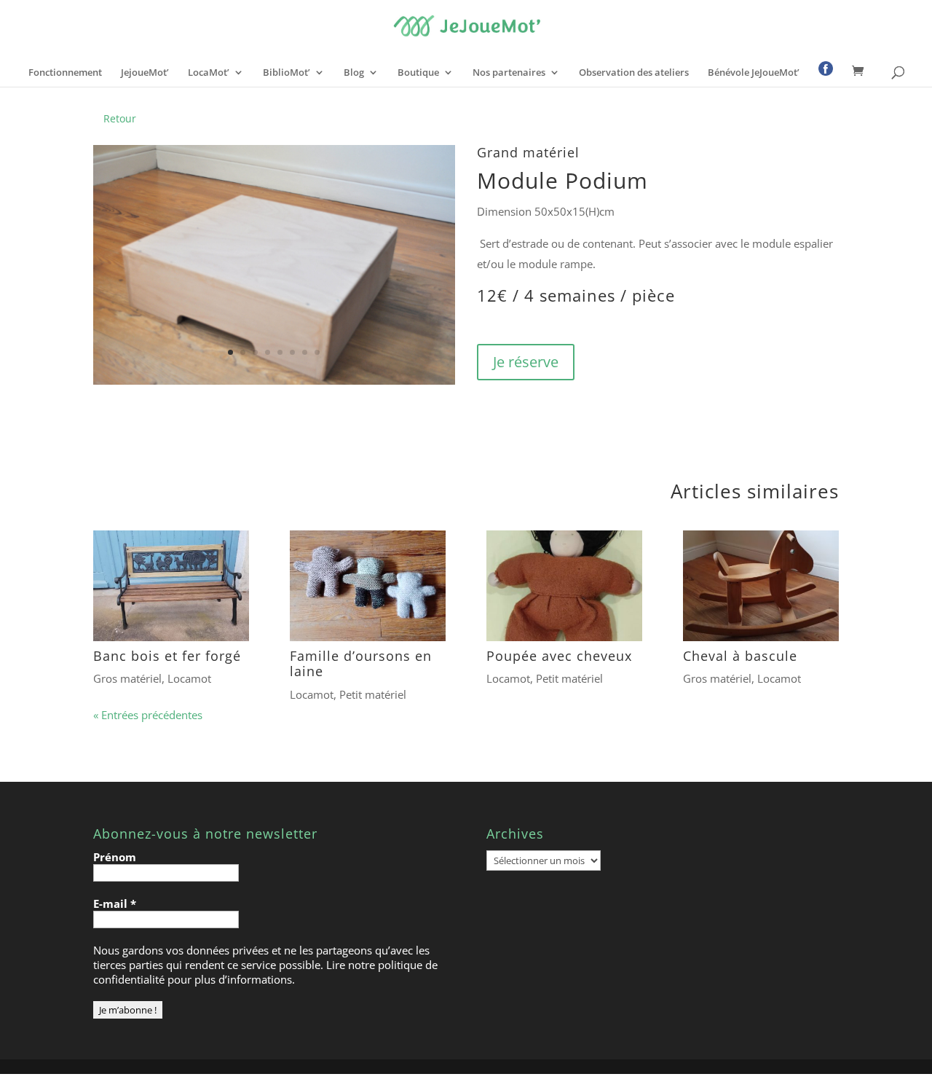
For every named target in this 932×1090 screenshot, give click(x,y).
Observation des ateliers (634, 73)
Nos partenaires (509, 73)
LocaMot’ (208, 73)
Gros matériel (127, 678)
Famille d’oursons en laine (361, 664)
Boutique (418, 73)
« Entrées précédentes (147, 714)
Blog (354, 73)
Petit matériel (372, 694)
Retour (119, 118)
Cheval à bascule (740, 655)
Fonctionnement (65, 73)
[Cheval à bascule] (761, 585)
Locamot (189, 678)
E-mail (114, 903)
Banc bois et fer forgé (167, 655)
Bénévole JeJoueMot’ (753, 73)
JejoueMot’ (145, 73)
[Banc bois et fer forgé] (171, 585)
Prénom (114, 857)
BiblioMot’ (286, 73)
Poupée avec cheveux (559, 655)
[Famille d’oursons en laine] (368, 585)
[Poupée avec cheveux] (564, 585)
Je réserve (525, 362)
